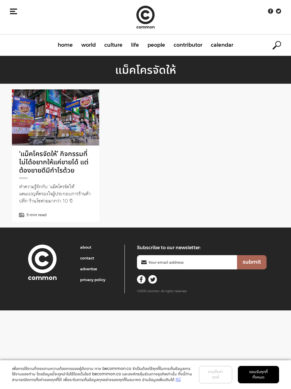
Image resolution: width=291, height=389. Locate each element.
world (88, 45)
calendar (222, 45)
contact (87, 258)
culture (113, 45)
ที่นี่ (178, 379)
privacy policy (92, 279)
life (135, 45)
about (85, 247)
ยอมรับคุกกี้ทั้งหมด (258, 374)
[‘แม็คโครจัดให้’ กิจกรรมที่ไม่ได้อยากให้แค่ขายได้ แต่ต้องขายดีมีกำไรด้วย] (55, 117)
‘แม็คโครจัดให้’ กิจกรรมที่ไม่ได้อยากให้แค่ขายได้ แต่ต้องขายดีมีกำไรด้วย (53, 162)
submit (252, 262)
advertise (88, 269)
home (65, 45)
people (156, 45)
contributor (188, 45)
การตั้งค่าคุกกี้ (215, 374)
